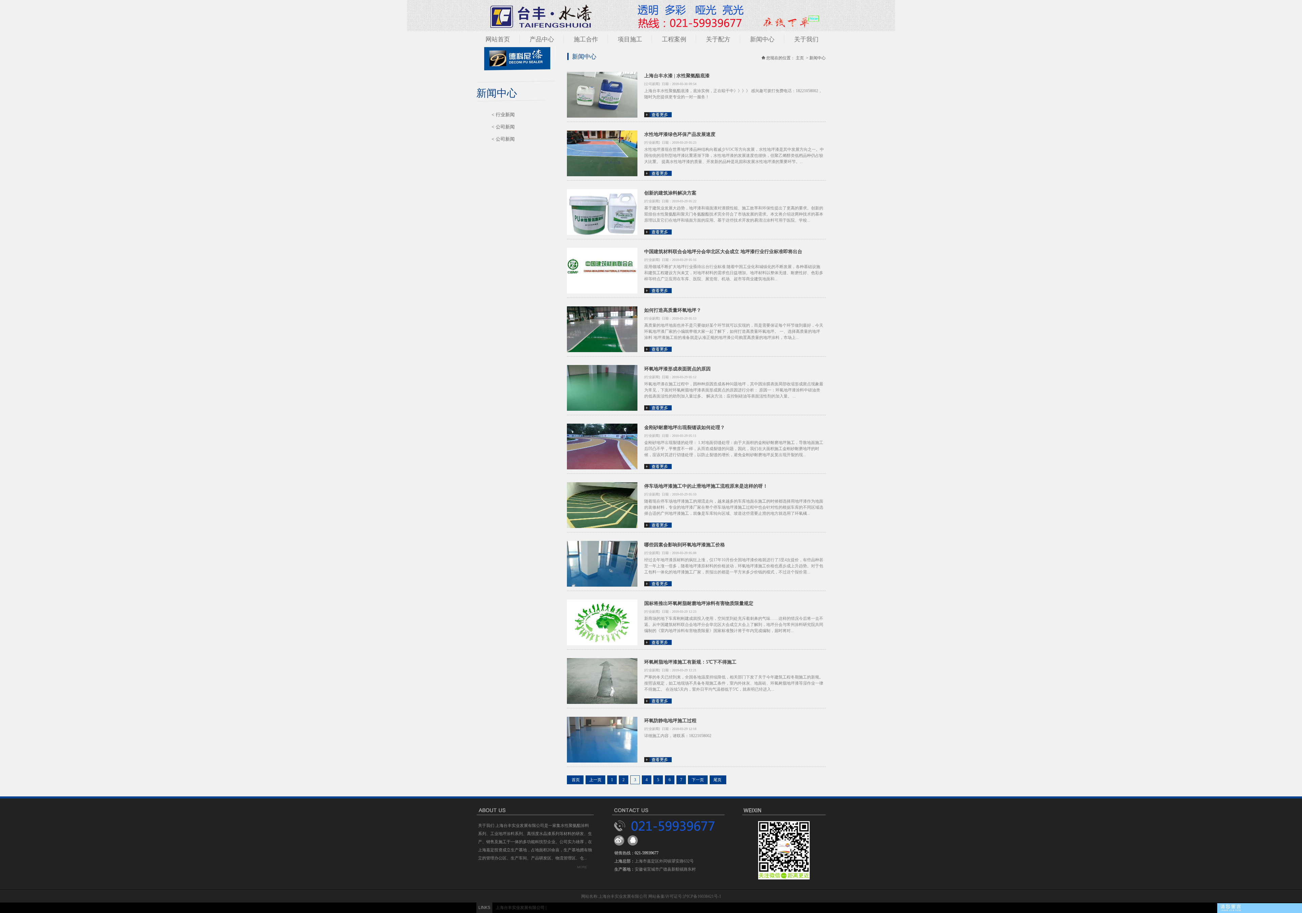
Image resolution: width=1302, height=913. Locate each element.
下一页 (698, 779)
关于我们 (806, 39)
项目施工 (630, 39)
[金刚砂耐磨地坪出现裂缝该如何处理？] (602, 468)
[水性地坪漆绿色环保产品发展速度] (602, 175)
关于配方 (718, 39)
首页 (575, 779)
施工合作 (586, 39)
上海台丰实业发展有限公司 (520, 907)
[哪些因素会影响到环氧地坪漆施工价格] (602, 585)
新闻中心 (762, 39)
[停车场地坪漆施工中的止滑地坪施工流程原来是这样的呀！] (602, 526)
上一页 (595, 779)
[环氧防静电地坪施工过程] (602, 761)
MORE (582, 867)
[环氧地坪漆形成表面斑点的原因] (602, 409)
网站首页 (498, 39)
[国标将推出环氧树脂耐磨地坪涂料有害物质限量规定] (602, 644)
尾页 (718, 779)
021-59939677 (646, 853)
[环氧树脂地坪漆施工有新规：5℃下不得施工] (602, 702)
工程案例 (674, 39)
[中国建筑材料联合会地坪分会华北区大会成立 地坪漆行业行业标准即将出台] (602, 292)
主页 (800, 58)
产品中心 (542, 39)
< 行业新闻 (503, 114)
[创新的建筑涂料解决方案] (602, 233)
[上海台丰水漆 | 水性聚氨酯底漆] (602, 116)
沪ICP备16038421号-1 (702, 896)
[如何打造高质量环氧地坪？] (602, 350)
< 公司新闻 (503, 126)
